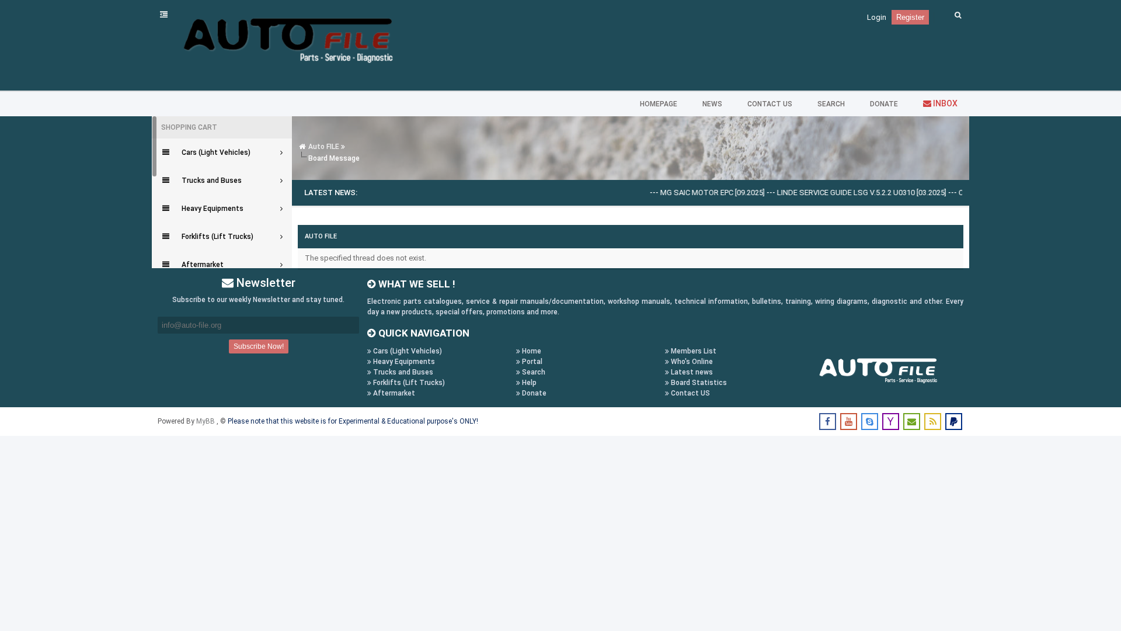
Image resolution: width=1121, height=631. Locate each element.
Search (532, 372)
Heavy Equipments (403, 362)
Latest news (691, 372)
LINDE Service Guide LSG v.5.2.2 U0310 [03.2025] (846, 192)
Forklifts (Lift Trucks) (408, 383)
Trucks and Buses (402, 372)
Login (876, 17)
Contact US (689, 393)
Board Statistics (698, 383)
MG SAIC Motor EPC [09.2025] (697, 192)
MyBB (206, 421)
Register (910, 17)
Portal (531, 362)
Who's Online (691, 362)
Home (530, 351)
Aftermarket (393, 393)
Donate (533, 393)
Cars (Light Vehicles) (406, 351)
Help (528, 383)
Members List (692, 351)
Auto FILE (323, 147)
